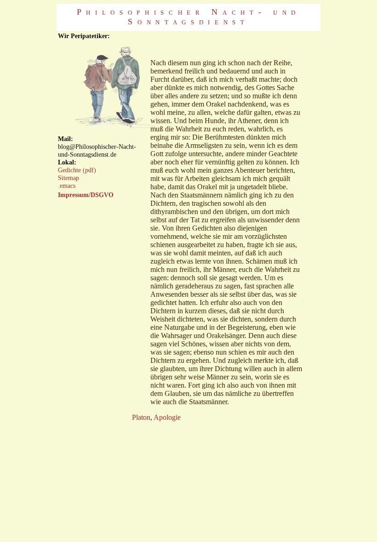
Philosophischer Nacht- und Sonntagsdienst (188, 16)
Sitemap (68, 177)
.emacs (66, 185)
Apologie (167, 417)
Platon (141, 417)
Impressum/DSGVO (86, 194)
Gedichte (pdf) (77, 170)
